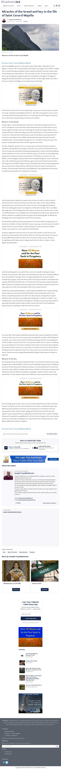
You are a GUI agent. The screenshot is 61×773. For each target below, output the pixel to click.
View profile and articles (50, 503)
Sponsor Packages (15, 733)
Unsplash (11, 52)
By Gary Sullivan (29, 656)
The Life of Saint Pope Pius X (34, 685)
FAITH (19, 6)
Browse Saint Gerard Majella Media (16, 63)
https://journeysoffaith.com (26, 498)
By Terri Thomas (29, 682)
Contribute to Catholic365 (11, 735)
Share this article (52, 434)
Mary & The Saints (12, 552)
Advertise (7, 733)
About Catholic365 (9, 731)
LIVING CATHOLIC (29, 6)
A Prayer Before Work (31, 661)
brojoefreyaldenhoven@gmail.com (26, 500)
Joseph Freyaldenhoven (15, 19)
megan (6, 52)
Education (32, 552)
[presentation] (1, 572)
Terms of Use (8, 751)
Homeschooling (23, 552)
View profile (19, 21)
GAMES (39, 6)
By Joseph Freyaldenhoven (32, 686)
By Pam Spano (29, 662)
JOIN (46, 6)
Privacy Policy (8, 754)
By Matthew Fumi (29, 671)
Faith (4, 552)
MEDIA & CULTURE (8, 6)
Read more (16, 589)
